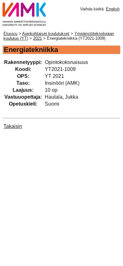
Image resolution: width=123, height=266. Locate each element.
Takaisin (12, 126)
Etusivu (10, 33)
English (113, 9)
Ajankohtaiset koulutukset (45, 33)
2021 (37, 38)
